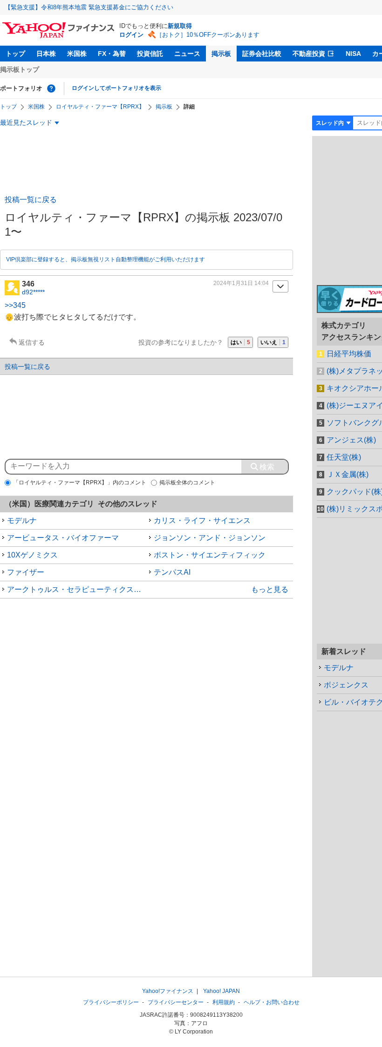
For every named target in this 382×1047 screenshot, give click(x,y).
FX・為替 (112, 53)
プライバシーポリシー (111, 1002)
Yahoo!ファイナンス (167, 991)
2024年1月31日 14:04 (241, 283)
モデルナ (22, 520)
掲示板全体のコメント (187, 482)
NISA (353, 53)
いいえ (273, 342)
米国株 (77, 53)
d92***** (33, 292)
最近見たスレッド (26, 122)
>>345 (15, 305)
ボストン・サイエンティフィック (210, 555)
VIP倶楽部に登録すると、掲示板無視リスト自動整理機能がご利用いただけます (105, 259)
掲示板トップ (19, 69)
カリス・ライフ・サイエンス (202, 520)
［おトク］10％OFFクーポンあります (207, 34)
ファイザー (25, 572)
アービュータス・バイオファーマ (63, 538)
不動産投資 (309, 53)
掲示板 (221, 53)
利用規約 (223, 1002)
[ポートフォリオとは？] (51, 88)
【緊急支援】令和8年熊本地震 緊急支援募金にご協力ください (89, 7)
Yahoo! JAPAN (221, 991)
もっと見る (269, 589)
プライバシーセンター (176, 1002)
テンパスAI (172, 572)
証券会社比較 (261, 53)
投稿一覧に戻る (31, 200)
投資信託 (150, 53)
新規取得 (180, 25)
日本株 (46, 53)
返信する (32, 342)
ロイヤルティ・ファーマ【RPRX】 (100, 106)
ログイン (131, 34)
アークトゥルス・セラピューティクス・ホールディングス (77, 589)
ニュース (187, 53)
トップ (15, 53)
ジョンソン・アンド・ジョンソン (210, 538)
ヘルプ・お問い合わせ (272, 1002)
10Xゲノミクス (32, 555)
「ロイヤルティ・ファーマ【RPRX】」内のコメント (79, 482)
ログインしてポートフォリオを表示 (116, 88)
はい (240, 342)
